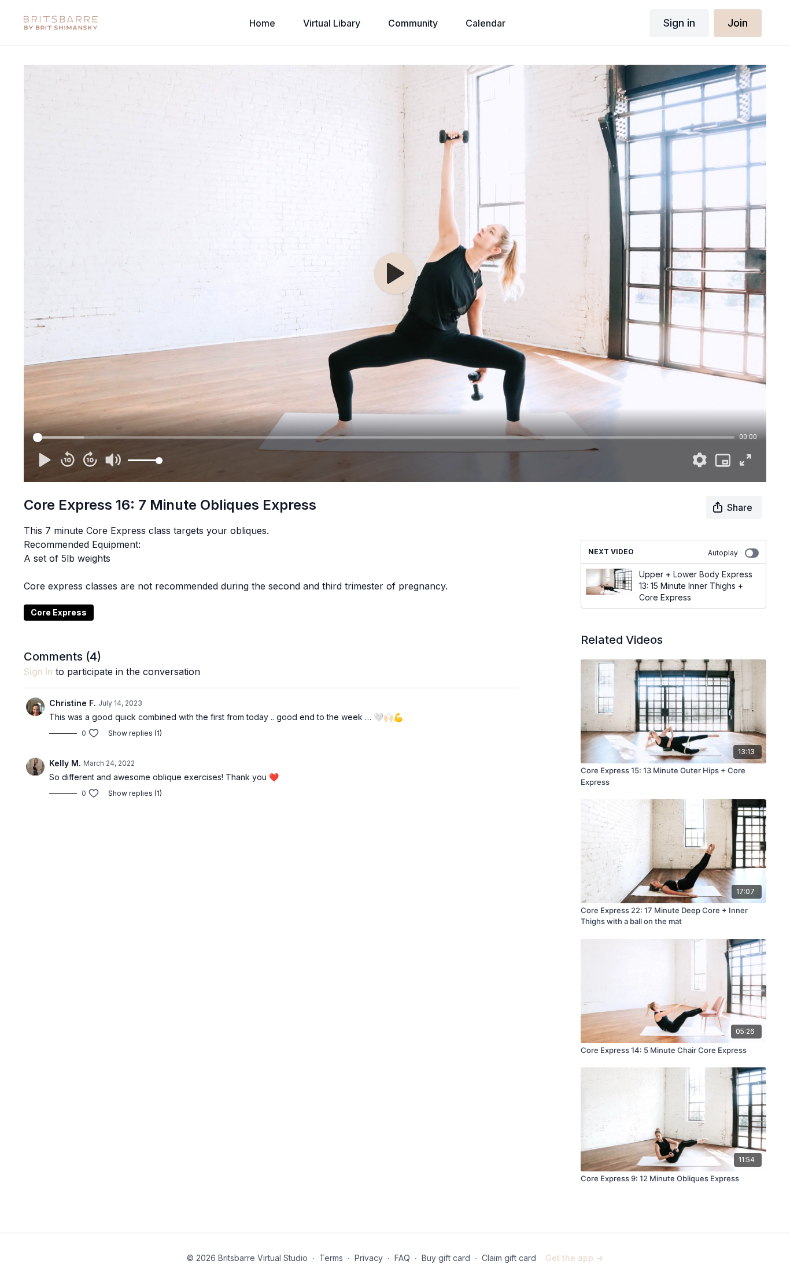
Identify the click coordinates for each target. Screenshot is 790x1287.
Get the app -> (574, 1258)
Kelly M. (65, 763)
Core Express (59, 612)
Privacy (369, 1258)
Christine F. (72, 703)
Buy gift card (446, 1258)
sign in (38, 671)
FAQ (402, 1258)
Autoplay (723, 552)
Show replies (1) (135, 733)
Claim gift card (509, 1258)
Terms (331, 1258)
